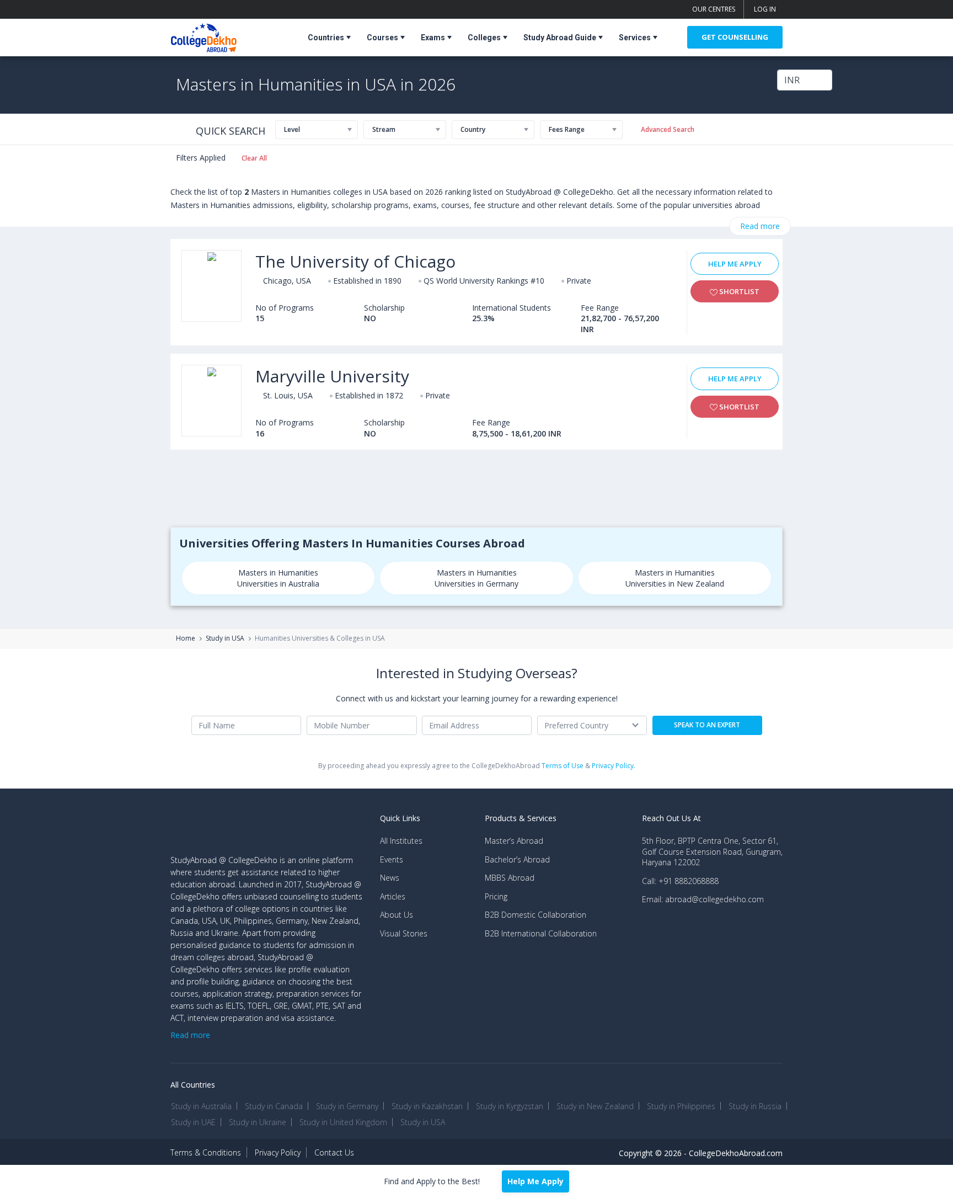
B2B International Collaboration (541, 933)
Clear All (254, 158)
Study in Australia (201, 1106)
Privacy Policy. (613, 765)
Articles (392, 896)
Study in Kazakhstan (427, 1106)
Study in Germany (347, 1106)
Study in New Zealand (595, 1106)
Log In (765, 9)
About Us (396, 914)
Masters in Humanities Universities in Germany (476, 578)
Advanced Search (667, 129)
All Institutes (401, 840)
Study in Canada (274, 1106)
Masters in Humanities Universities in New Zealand (674, 578)
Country (473, 129)
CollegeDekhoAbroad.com (736, 1153)
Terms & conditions (205, 1152)
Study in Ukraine (257, 1122)
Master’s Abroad (514, 840)
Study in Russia (755, 1106)
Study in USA (225, 638)
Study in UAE (193, 1122)
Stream (383, 129)
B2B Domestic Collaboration (535, 914)
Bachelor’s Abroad (517, 859)
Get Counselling (735, 37)
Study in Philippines (681, 1106)
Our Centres (713, 9)
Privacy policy (278, 1152)
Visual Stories (403, 933)
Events (391, 859)
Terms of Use (562, 765)
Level (292, 129)
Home (185, 638)
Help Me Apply (735, 264)
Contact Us (334, 1152)
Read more (760, 226)
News (389, 877)
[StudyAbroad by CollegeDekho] (203, 35)
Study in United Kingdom (343, 1122)
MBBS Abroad (509, 877)
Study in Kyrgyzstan (509, 1106)
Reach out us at (671, 818)
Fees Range (567, 129)
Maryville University (332, 376)
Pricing (496, 896)
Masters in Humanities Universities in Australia (278, 578)
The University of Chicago (355, 261)
